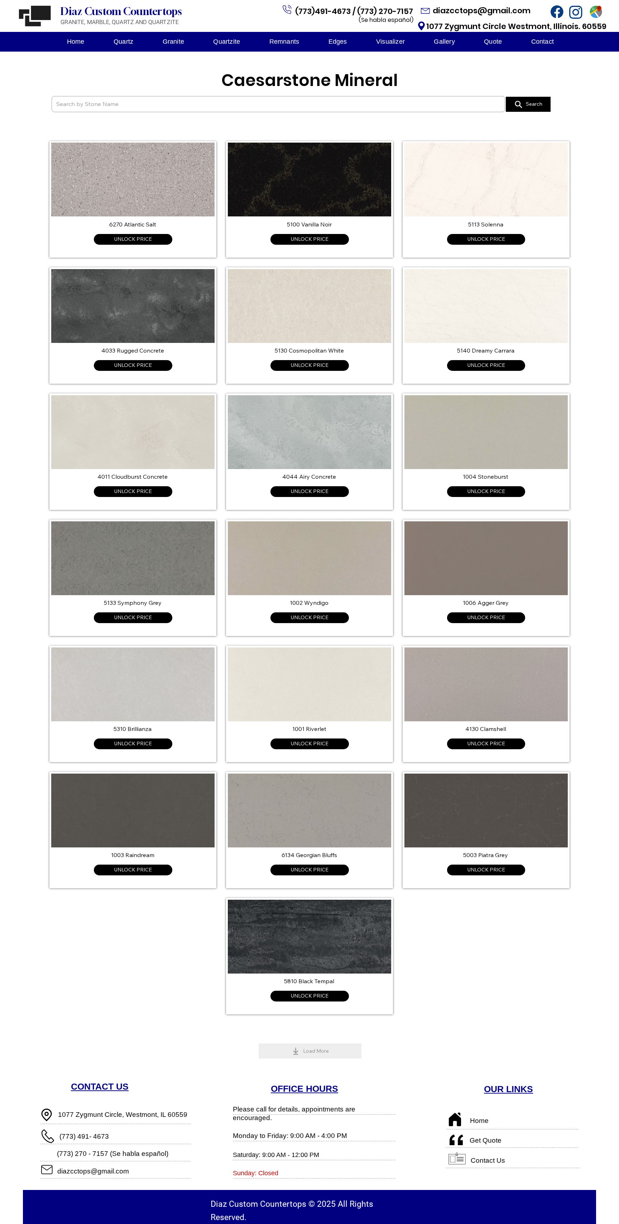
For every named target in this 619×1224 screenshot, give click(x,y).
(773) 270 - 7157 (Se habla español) (112, 1153)
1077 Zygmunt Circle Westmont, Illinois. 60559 (516, 26)
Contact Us (488, 1160)
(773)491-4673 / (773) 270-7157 (355, 11)
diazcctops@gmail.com (482, 10)
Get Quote (486, 1140)
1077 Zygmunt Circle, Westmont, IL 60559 (122, 1114)
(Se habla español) (386, 20)
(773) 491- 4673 (84, 1136)
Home (479, 1120)
